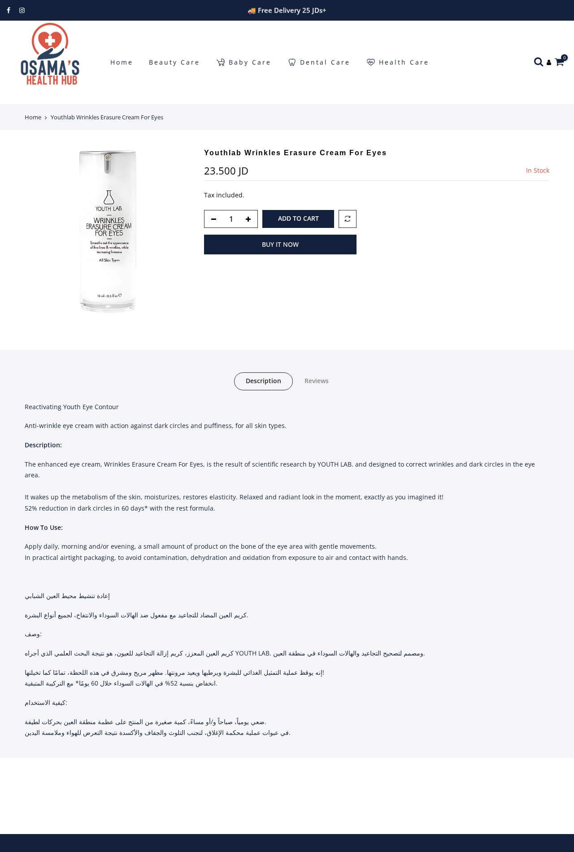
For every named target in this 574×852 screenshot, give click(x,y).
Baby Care (250, 62)
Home (121, 62)
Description (263, 380)
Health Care (404, 62)
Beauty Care (174, 62)
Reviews (316, 380)
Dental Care (325, 62)
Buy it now (280, 244)
